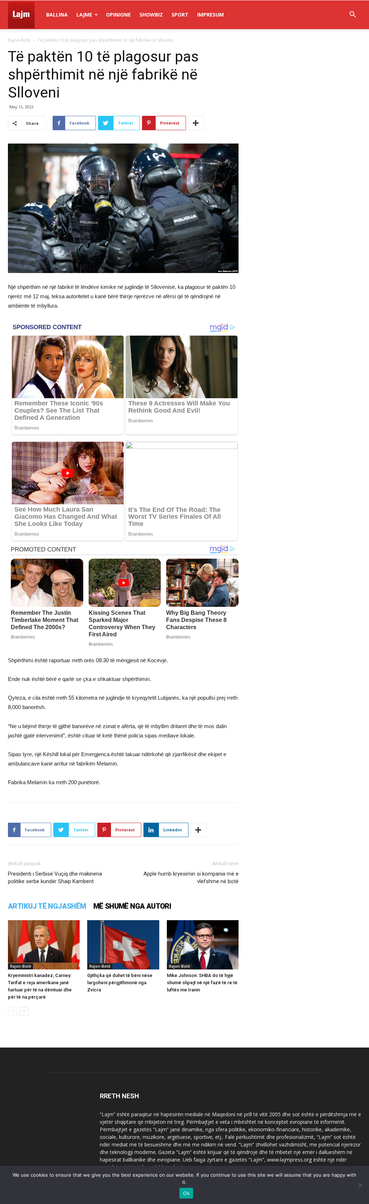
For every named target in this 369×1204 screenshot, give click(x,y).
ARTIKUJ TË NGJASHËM (47, 906)
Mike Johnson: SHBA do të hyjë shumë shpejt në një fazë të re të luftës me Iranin (202, 982)
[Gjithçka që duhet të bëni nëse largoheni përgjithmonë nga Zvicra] (123, 944)
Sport (180, 14)
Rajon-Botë (19, 40)
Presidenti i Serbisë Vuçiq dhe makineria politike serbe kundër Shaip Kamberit (55, 878)
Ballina (57, 14)
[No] (360, 1185)
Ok (186, 1193)
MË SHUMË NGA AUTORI (132, 906)
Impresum (210, 14)
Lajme (84, 14)
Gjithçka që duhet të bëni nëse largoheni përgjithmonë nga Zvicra (119, 982)
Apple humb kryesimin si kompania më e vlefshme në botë (191, 878)
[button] (352, 15)
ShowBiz (151, 14)
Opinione (118, 14)
